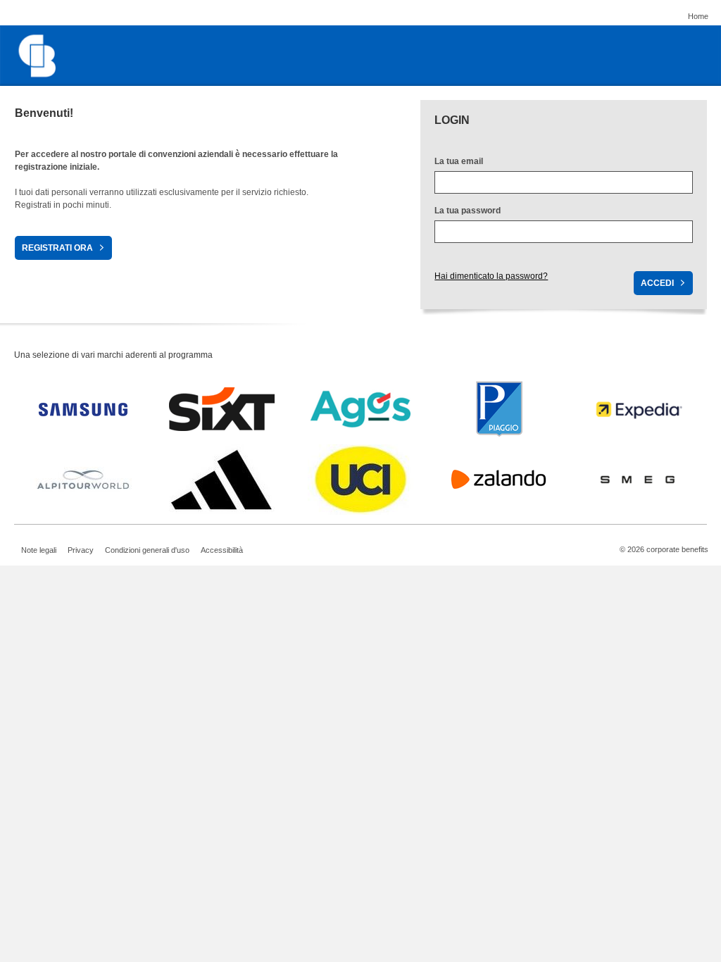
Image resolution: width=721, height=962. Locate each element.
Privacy (81, 550)
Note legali (38, 550)
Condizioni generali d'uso (147, 550)
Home (698, 16)
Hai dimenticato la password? (491, 276)
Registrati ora (57, 248)
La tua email (458, 161)
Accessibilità (222, 550)
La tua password (467, 210)
